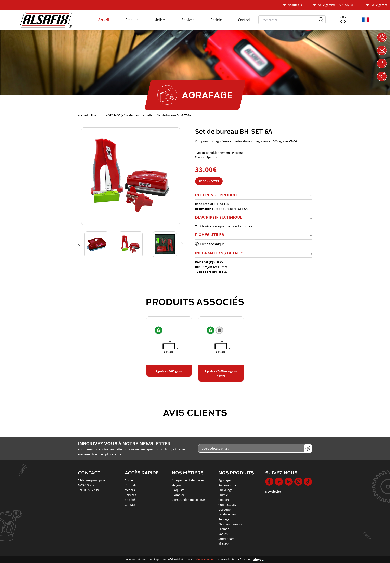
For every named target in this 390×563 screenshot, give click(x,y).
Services (188, 19)
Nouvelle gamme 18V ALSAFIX (320, 5)
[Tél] (382, 37)
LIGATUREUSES (227, 514)
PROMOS (223, 529)
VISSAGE (223, 543)
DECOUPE (224, 509)
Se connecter (208, 181)
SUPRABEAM (226, 539)
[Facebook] (269, 482)
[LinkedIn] (289, 482)
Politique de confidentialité (166, 559)
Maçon (176, 485)
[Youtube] (279, 482)
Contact (244, 19)
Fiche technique (212, 244)
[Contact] (382, 50)
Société (216, 19)
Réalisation (244, 559)
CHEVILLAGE (225, 490)
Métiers (160, 19)
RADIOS (223, 534)
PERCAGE (223, 519)
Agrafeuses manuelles (139, 115)
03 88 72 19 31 (93, 490)
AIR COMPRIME (227, 485)
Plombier (178, 495)
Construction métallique (188, 500)
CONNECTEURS (227, 504)
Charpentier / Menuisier (188, 480)
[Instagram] (298, 482)
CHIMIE (223, 495)
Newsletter (273, 491)
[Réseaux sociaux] (382, 76)
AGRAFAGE (113, 115)
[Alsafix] (46, 19)
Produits (131, 19)
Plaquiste (178, 490)
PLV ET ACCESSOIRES (230, 524)
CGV (189, 559)
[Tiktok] (308, 482)
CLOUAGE (224, 500)
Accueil (103, 19)
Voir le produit (169, 341)
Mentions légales (136, 559)
